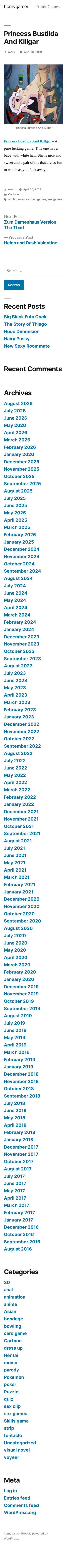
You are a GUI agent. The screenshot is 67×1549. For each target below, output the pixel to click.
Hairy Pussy (17, 338)
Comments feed (21, 1505)
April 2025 (15, 520)
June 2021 (15, 855)
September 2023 (22, 658)
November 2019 (21, 993)
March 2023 (17, 702)
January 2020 (19, 979)
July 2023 (15, 673)
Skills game (16, 1421)
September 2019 (22, 1008)
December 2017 (21, 1147)
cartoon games (36, 199)
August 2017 (18, 1169)
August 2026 (18, 403)
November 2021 (21, 819)
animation (14, 1297)
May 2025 (15, 512)
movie (10, 1362)
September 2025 (22, 483)
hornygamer (16, 6)
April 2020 (15, 957)
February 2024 (20, 622)
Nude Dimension (21, 331)
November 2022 (21, 731)
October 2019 (19, 1001)
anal (8, 1289)
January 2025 (19, 542)
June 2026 (15, 418)
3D (7, 1282)
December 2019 (21, 986)
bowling (12, 1326)
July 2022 (15, 760)
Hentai (11, 1355)
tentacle (13, 1435)
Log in (10, 1490)
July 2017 (14, 1176)
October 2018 (19, 1088)
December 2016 (21, 1227)
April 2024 (15, 607)
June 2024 (15, 593)
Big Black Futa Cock (25, 316)
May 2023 (15, 687)
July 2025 (15, 498)
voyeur (11, 1457)
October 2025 (19, 476)
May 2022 (15, 775)
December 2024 (21, 549)
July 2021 (14, 848)
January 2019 (18, 1066)
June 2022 (15, 768)
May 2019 (14, 1037)
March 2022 (17, 789)
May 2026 (15, 425)
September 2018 (22, 1096)
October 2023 (19, 651)
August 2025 (18, 491)
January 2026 (19, 454)
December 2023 (21, 636)
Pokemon (14, 1377)
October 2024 (19, 563)
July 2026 (15, 410)
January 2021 (18, 892)
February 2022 (20, 797)
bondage (13, 1318)
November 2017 (21, 1154)
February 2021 (19, 884)
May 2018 (14, 1117)
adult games (16, 199)
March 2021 (16, 877)
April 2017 (15, 1198)
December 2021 (21, 811)
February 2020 (20, 972)
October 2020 (19, 913)
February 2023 (20, 709)
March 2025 (17, 527)
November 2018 (21, 1081)
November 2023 (21, 644)
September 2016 (22, 1241)
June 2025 (15, 505)
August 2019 (18, 1015)
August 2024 (18, 578)
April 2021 (15, 870)
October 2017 (19, 1161)
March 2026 (17, 440)
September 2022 (22, 746)
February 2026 (20, 447)
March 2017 (16, 1205)
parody (11, 1370)
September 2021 (22, 833)
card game (15, 1333)
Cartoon (13, 194)
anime (10, 1304)
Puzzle (11, 1391)
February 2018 (19, 1132)
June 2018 (15, 1110)
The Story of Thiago (25, 324)
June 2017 (15, 1183)
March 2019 (16, 1052)
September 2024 (22, 571)
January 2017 (18, 1220)
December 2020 (21, 899)
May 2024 (15, 600)
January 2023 (19, 716)
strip (9, 1428)
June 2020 (15, 943)
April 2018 (15, 1125)
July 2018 (14, 1103)
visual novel (17, 1450)
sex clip (12, 1406)
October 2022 (19, 738)
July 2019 (14, 1023)
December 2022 (21, 724)
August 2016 (18, 1249)
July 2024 (15, 585)
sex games (55, 199)
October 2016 (19, 1234)
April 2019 (15, 1045)
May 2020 (15, 950)
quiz (8, 1399)
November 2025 (21, 469)
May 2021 (14, 862)
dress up (13, 1348)
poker (10, 1384)
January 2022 (19, 804)
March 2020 (17, 964)
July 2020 (15, 935)
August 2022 (18, 753)
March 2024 (17, 615)
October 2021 (19, 826)
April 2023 (15, 695)
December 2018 (21, 1074)
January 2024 (19, 629)
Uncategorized (20, 1442)
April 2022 (15, 782)
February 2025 (20, 534)
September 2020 (22, 921)
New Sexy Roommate (27, 346)
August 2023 (18, 665)
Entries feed (17, 1498)
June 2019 (15, 1030)
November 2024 (21, 556)
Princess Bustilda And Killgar (27, 141)
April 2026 (15, 432)
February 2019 (19, 1059)
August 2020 (18, 928)
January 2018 (18, 1139)
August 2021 (18, 840)
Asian (10, 1311)
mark (11, 52)
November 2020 (21, 906)
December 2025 (21, 461)
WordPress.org (20, 1512)
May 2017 (14, 1190)
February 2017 (19, 1212)
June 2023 (15, 680)
